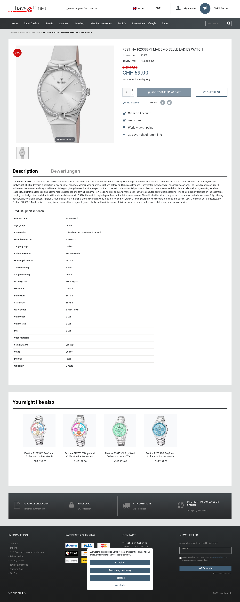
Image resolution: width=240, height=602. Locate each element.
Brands (49, 23)
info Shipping (143, 79)
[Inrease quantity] (132, 90)
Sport (165, 23)
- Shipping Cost (16, 569)
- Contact (13, 543)
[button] (162, 102)
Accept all (120, 562)
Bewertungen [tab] (65, 171)
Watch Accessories (101, 23)
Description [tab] (25, 171)
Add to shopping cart (166, 92)
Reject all (120, 578)
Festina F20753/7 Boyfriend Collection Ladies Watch (80, 455)
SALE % (122, 23)
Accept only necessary (120, 570)
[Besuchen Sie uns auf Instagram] (25, 593)
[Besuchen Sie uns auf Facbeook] (22, 593)
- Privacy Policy (16, 560)
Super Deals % (32, 23)
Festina (36, 32)
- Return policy (15, 556)
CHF (159, 8)
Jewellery (79, 23)
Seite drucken (132, 102)
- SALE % (12, 573)
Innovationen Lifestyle (144, 23)
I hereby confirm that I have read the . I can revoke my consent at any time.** (205, 558)
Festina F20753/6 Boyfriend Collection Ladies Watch (39, 455)
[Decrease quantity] (132, 94)
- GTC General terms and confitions (26, 552)
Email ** (185, 548)
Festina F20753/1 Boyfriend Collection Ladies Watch (120, 455)
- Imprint (12, 548)
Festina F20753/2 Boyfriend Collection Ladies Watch (160, 455)
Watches (63, 23)
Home (14, 23)
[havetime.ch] (29, 9)
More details (120, 585)
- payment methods (18, 564)
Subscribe (208, 568)
